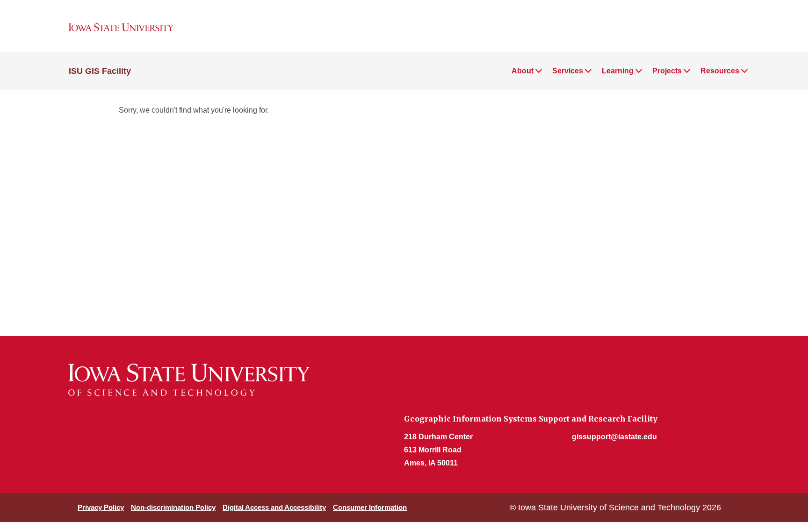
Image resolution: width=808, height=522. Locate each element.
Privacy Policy (101, 507)
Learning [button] (618, 71)
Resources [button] (719, 71)
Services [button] (567, 71)
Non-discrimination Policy (173, 507)
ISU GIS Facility (100, 71)
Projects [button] (667, 71)
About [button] (523, 71)
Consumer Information (370, 507)
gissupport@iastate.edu (614, 437)
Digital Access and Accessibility (274, 507)
